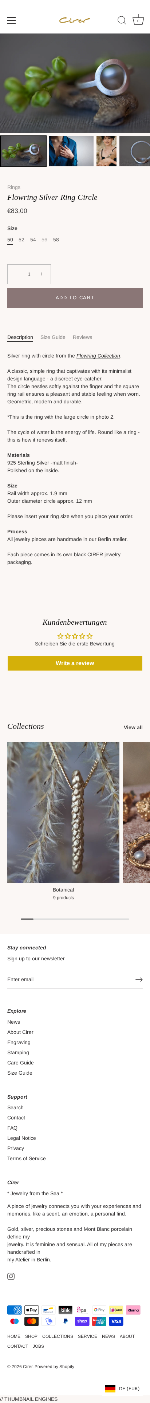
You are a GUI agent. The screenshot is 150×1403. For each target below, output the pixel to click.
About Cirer (20, 1032)
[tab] (23, 337)
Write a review (75, 663)
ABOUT (127, 1336)
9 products (63, 897)
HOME (13, 1336)
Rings (13, 187)
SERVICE (87, 1336)
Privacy (15, 1148)
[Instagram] (11, 1276)
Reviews (82, 337)
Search (15, 1107)
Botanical (63, 890)
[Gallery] (75, 101)
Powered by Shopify (54, 1366)
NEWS (108, 1336)
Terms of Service (26, 1158)
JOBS (38, 1346)
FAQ (12, 1128)
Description (20, 337)
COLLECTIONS (57, 1336)
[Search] (122, 21)
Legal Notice (21, 1138)
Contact (16, 1118)
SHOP (31, 1336)
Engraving (19, 1042)
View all (133, 727)
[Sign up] (139, 979)
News (13, 1022)
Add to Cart (75, 297)
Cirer (27, 1366)
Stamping (18, 1052)
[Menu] (12, 20)
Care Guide (20, 1063)
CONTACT (17, 1346)
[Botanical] (63, 812)
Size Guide (53, 337)
